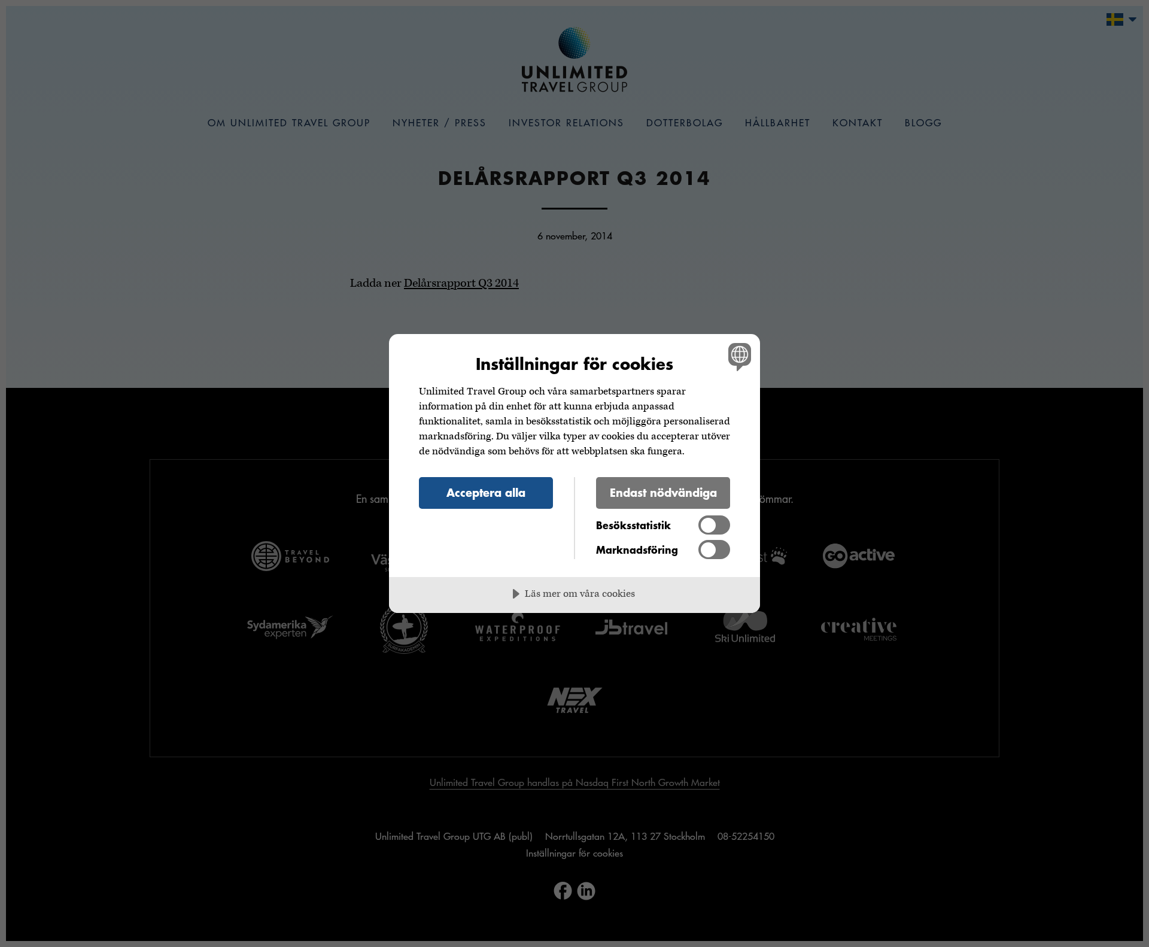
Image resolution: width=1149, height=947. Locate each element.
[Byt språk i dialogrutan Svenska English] (737, 356)
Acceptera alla (485, 492)
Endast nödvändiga (663, 492)
